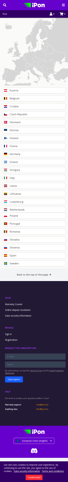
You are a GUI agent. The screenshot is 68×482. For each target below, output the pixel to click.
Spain (13, 255)
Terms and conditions (53, 471)
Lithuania (15, 194)
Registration (11, 339)
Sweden (14, 263)
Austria (14, 90)
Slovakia (14, 239)
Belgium (14, 98)
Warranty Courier (13, 304)
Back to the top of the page (32, 274)
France (14, 146)
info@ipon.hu (42, 409)
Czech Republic (18, 114)
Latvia (13, 186)
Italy (12, 178)
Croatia (14, 106)
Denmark (15, 122)
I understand (34, 477)
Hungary (15, 170)
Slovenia (15, 247)
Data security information (18, 315)
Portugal (15, 223)
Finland (14, 138)
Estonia (14, 130)
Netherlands (17, 209)
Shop (5, 14)
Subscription (14, 379)
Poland (14, 215)
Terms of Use (36, 370)
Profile (9, 327)
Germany (15, 154)
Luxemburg (16, 201)
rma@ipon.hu (42, 404)
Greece (14, 162)
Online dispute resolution (18, 309)
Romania (15, 231)
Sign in (8, 334)
